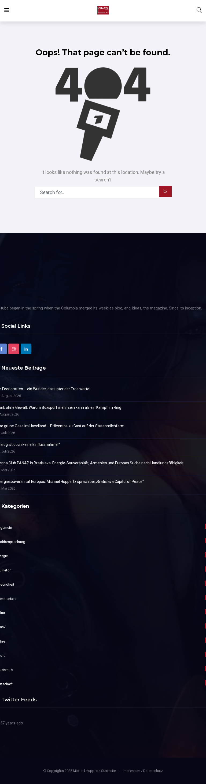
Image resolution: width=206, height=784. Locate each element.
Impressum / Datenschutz (143, 771)
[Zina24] (102, 10)
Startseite (108, 771)
